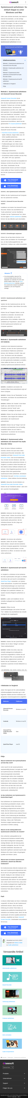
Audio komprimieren (8, 1051)
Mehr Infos (14, 1096)
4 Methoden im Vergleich (9, 83)
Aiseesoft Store (6, 1067)
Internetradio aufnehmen (10, 968)
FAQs (4, 86)
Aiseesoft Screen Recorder (8, 98)
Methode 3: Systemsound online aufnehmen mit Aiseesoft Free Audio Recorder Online (12, 74)
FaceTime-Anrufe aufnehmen (10, 132)
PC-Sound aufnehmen (15, 123)
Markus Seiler (18, 942)
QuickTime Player (6, 581)
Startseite (4, 1057)
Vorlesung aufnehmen (9, 1001)
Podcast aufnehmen (8, 1018)
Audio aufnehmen (13, 945)
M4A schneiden (7, 1035)
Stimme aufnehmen (15, 216)
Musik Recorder (7, 985)
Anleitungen (10, 1057)
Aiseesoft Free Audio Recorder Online (12, 484)
